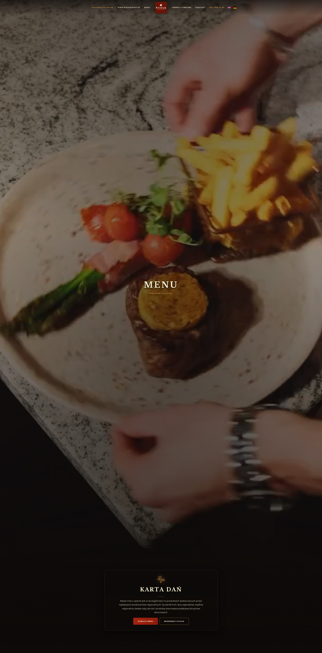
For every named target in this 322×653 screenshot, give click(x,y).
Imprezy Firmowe (181, 7)
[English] (229, 7)
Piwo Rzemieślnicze (129, 7)
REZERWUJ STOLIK (174, 621)
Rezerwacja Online (102, 7)
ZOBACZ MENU (145, 621)
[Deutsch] (234, 7)
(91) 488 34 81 (216, 7)
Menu (147, 7)
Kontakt (200, 7)
